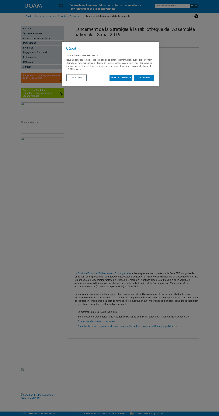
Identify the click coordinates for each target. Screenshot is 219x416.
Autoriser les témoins (121, 78)
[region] (110, 64)
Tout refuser (144, 78)
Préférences (76, 78)
